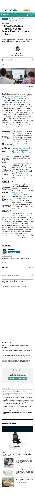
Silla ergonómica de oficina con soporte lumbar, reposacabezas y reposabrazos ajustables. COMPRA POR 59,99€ (17, 454)
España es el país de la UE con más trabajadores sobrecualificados (6, 136)
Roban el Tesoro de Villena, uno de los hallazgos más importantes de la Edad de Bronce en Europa (16, 402)
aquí (25, 286)
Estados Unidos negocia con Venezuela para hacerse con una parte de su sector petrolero (16, 356)
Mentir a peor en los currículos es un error (6, 198)
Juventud (16, 275)
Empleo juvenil (6, 23)
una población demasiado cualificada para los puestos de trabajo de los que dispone (16, 98)
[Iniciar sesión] (32, 10)
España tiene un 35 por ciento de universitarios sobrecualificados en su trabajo (6, 208)
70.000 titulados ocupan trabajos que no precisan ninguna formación (6, 170)
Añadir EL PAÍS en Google (9, 64)
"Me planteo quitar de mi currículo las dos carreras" (6, 180)
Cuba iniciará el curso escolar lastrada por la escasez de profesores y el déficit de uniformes (16, 360)
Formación (5, 14)
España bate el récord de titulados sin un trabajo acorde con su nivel (6, 190)
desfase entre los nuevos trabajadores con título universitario (17, 215)
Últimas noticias (7, 342)
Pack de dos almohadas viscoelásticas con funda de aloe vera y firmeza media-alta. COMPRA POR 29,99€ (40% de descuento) (24, 471)
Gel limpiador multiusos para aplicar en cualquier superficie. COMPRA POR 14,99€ (24, 461)
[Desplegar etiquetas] (32, 275)
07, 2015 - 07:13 (19, 55)
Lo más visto (5, 388)
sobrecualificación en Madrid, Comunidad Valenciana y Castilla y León (22, 150)
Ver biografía (12, 252)
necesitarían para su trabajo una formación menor (22, 176)
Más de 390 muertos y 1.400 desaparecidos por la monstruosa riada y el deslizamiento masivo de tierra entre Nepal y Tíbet (18, 393)
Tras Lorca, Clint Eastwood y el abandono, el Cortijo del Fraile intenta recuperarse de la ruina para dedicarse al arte (18, 407)
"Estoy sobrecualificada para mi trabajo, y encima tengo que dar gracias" (6, 147)
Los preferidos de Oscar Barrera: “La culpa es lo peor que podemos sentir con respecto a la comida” (17, 351)
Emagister (31, 15)
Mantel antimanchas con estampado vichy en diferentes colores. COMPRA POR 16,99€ (24, 481)
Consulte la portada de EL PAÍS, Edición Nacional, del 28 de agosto (21, 19)
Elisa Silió (17, 53)
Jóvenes (4, 275)
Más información (5, 282)
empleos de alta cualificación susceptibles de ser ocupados (22, 192)
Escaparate (17, 429)
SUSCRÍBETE (27, 10)
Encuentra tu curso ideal (17, 378)
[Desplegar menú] (3, 10)
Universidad (10, 275)
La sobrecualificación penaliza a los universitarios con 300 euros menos (6, 159)
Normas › (31, 267)
